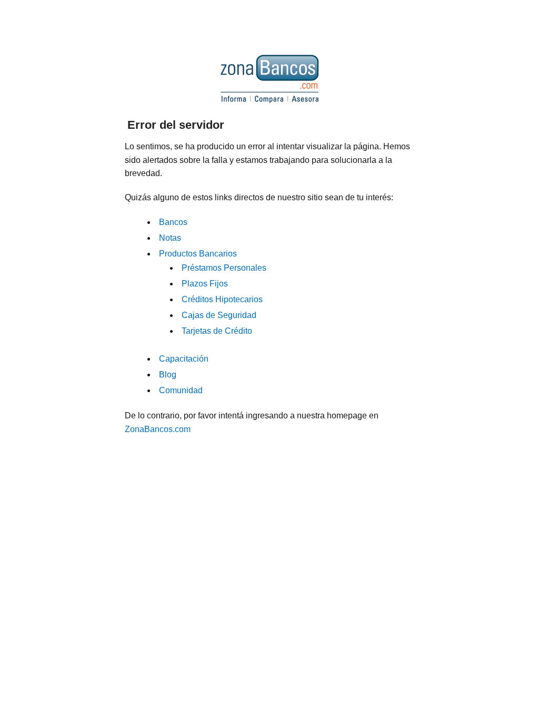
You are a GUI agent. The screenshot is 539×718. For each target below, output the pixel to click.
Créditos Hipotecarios (222, 299)
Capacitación (183, 358)
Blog (167, 374)
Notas (170, 237)
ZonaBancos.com (158, 429)
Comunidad (181, 390)
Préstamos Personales (224, 267)
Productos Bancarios (198, 253)
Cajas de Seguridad (219, 315)
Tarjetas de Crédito (217, 330)
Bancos (173, 222)
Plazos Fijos (205, 283)
